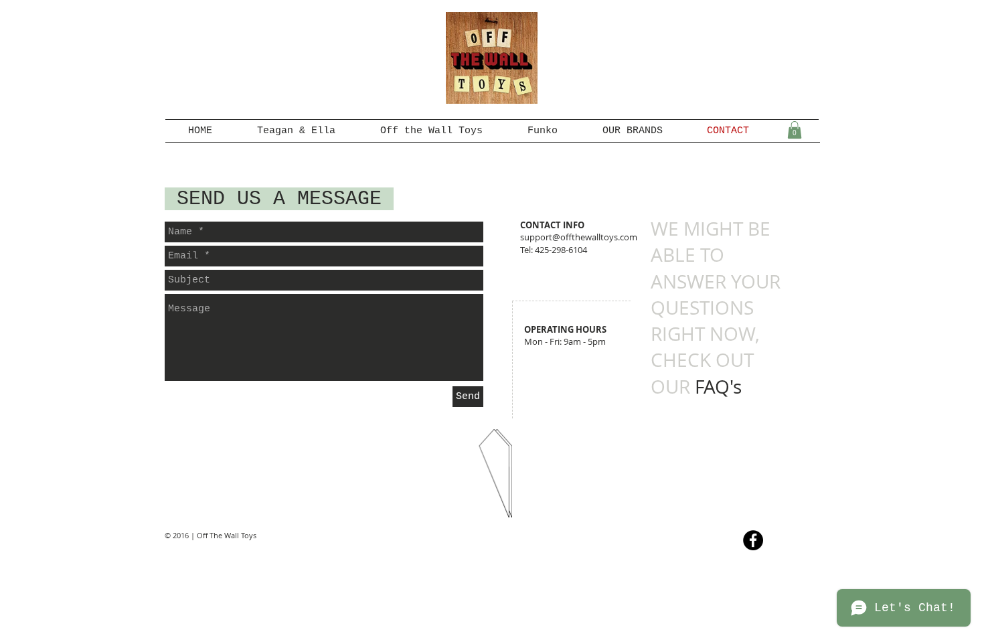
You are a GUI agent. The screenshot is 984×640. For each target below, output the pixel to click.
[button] (794, 130)
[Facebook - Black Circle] (753, 540)
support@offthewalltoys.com (578, 237)
